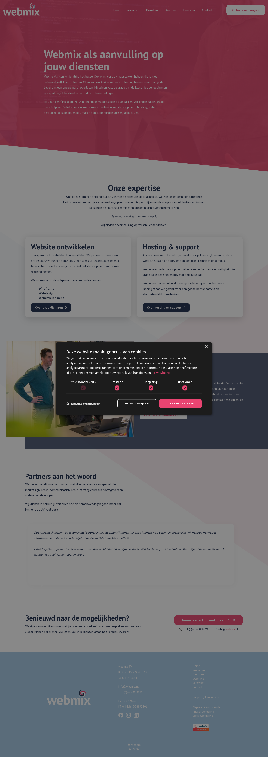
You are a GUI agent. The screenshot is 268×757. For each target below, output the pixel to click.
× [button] (206, 346)
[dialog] (134, 378)
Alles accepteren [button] (180, 403)
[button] (83, 404)
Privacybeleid (161, 372)
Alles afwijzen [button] (137, 403)
